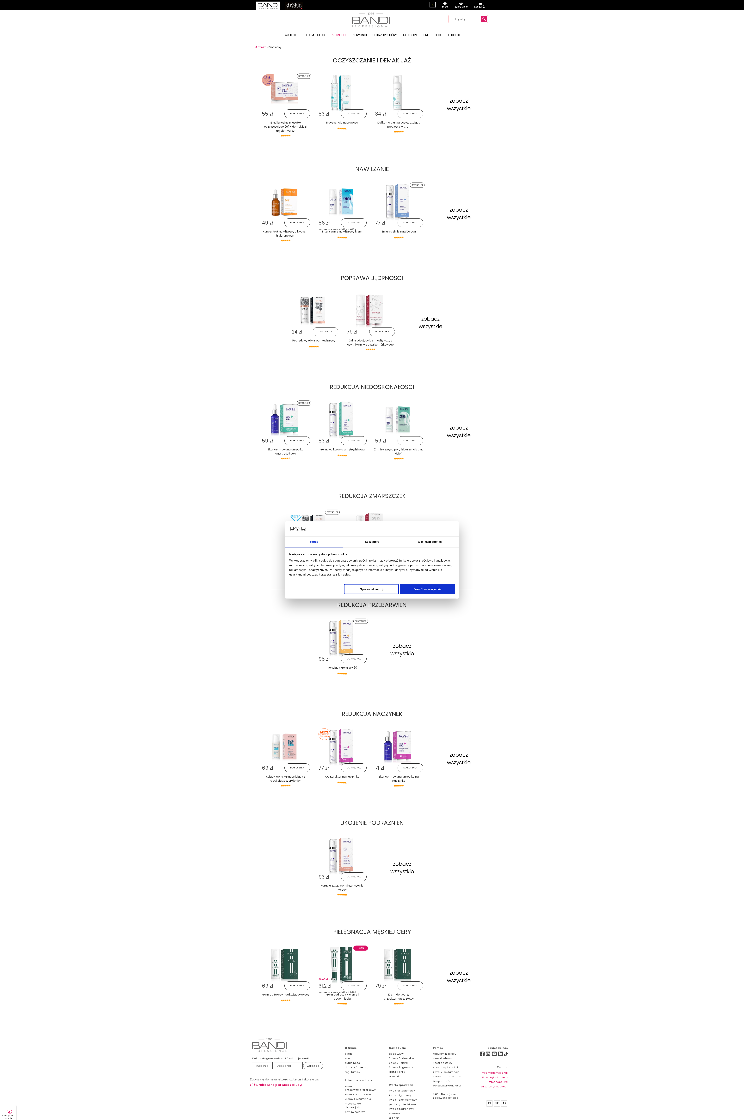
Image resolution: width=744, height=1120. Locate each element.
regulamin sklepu (444, 1054)
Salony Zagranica (401, 1067)
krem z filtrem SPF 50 (359, 1094)
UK (497, 1103)
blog (445, 6)
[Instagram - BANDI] (488, 1054)
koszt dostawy (442, 1063)
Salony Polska (398, 1063)
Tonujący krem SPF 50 (342, 668)
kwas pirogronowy (401, 1109)
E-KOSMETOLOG (314, 35)
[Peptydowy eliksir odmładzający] (313, 328)
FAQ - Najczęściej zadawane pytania (445, 1096)
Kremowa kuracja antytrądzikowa (342, 449)
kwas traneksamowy (403, 1100)
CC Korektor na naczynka (342, 777)
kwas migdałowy (400, 1095)
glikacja (394, 1118)
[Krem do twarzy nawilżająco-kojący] (284, 981)
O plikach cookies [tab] (430, 541)
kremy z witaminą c (358, 1099)
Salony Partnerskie (401, 1058)
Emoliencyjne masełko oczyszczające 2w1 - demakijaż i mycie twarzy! (285, 127)
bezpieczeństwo (444, 1081)
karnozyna (396, 1113)
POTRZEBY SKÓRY (385, 35)
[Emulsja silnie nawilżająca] (397, 219)
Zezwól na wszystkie (427, 589)
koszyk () (480, 6)
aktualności (353, 1063)
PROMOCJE (339, 35)
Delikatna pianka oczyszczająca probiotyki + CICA (398, 125)
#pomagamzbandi (494, 1073)
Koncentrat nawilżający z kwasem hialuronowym (285, 234)
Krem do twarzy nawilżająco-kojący (285, 994)
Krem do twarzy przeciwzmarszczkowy (399, 997)
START (261, 47)
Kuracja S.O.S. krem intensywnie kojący (342, 888)
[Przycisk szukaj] (484, 19)
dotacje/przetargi (357, 1067)
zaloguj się (461, 6)
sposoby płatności (445, 1067)
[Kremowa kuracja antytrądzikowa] (341, 437)
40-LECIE (291, 35)
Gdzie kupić (397, 1048)
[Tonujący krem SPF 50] (341, 656)
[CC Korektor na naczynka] (341, 765)
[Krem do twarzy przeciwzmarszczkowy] (397, 981)
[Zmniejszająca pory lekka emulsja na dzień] (397, 433)
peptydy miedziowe (402, 1104)
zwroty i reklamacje (446, 1072)
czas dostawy (442, 1058)
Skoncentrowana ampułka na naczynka (399, 779)
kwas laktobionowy (402, 1090)
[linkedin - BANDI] (501, 1054)
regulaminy (352, 1072)
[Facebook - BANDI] (476, 1054)
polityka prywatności (447, 1085)
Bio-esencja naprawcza (342, 122)
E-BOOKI (454, 35)
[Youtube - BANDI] (494, 1054)
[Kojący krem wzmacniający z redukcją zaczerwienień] (284, 760)
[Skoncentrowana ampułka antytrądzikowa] (284, 435)
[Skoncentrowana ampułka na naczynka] (397, 762)
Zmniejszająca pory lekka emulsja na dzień (399, 451)
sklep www (396, 1054)
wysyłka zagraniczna (447, 1076)
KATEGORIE (410, 35)
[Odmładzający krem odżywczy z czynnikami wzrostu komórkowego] (369, 327)
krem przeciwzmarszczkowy (360, 1088)
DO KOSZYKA (297, 113)
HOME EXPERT (398, 1072)
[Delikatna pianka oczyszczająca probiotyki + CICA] (397, 110)
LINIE (426, 35)
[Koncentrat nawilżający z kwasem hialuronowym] (284, 215)
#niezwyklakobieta (495, 1077)
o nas (348, 1054)
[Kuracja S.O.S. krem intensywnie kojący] (341, 873)
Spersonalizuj (369, 589)
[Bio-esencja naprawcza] (341, 110)
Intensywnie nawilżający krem (342, 231)
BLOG (439, 35)
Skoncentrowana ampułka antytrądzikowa (285, 451)
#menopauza (498, 1082)
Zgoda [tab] (314, 541)
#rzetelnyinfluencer (494, 1086)
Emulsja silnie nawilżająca (399, 231)
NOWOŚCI (360, 35)
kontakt (350, 1058)
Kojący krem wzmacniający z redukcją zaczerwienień (285, 779)
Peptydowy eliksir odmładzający (313, 340)
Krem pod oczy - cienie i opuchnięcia (342, 997)
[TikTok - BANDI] (506, 1054)
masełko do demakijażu (353, 1105)
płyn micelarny (355, 1112)
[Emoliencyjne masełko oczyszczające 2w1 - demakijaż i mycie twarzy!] (284, 103)
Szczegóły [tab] (372, 541)
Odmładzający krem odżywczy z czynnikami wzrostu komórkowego (370, 343)
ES (504, 1103)
